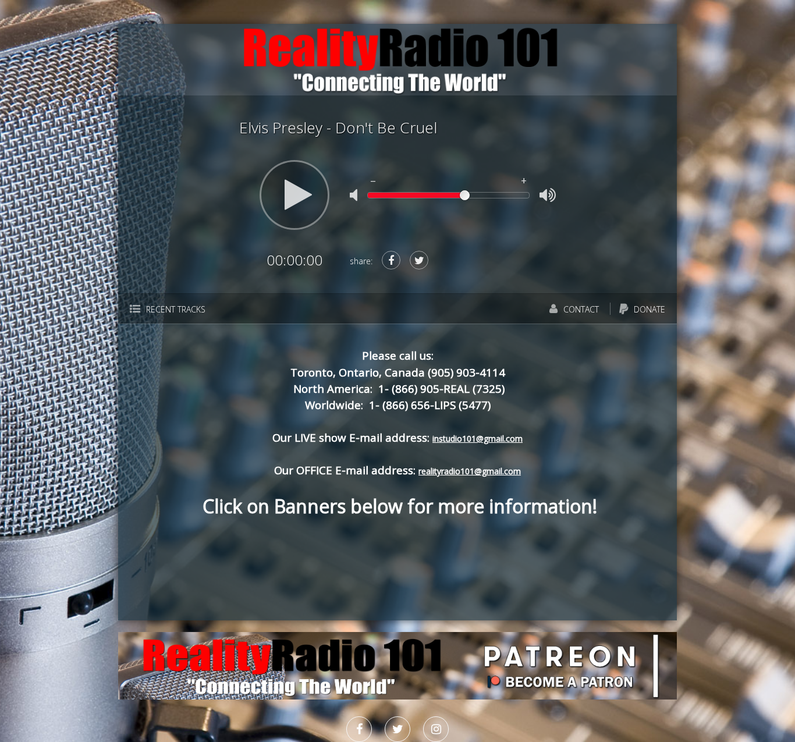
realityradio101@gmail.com (469, 471)
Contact (580, 309)
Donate (648, 309)
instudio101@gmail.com (477, 438)
